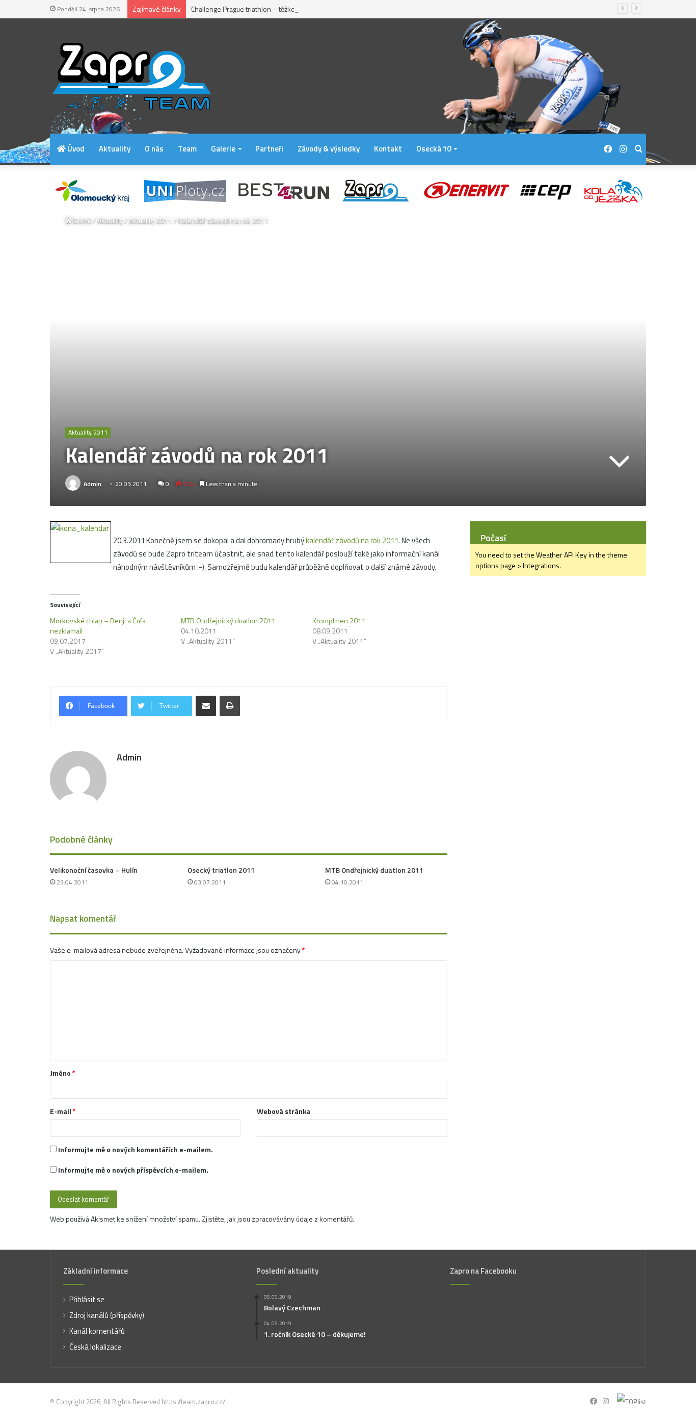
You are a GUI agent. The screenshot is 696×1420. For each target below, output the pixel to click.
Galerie (223, 149)
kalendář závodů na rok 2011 (352, 540)
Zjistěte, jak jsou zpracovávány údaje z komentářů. (278, 1218)
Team (187, 149)
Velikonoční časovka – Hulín (94, 870)
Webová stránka (283, 1111)
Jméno (62, 1073)
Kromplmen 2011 (339, 620)
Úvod (75, 149)
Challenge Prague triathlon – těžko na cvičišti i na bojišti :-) (278, 9)
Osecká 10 (433, 149)
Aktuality (114, 149)
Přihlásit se (86, 1299)
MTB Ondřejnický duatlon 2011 (228, 620)
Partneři (269, 149)
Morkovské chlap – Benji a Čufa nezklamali (98, 625)
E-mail (63, 1111)
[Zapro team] (131, 76)
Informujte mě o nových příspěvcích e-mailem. (133, 1169)
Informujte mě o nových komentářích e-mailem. (135, 1149)
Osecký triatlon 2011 (221, 870)
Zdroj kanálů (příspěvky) (106, 1315)
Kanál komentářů (97, 1331)
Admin (92, 484)
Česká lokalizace (95, 1347)
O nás (154, 149)
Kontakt (388, 149)
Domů (81, 220)
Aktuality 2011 (150, 220)
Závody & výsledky (329, 149)
